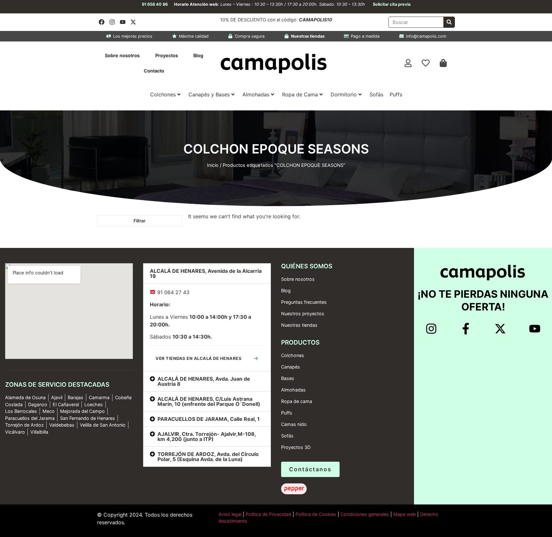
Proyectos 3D (295, 447)
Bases (287, 378)
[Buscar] (449, 22)
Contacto (154, 70)
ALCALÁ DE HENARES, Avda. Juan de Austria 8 (203, 381)
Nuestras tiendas (299, 325)
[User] (408, 63)
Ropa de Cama (300, 94)
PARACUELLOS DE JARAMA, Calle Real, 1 (208, 419)
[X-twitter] (133, 22)
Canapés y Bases (209, 94)
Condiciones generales (365, 514)
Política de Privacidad (267, 514)
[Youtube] (122, 22)
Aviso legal (229, 514)
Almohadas (255, 94)
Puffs (396, 94)
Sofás (376, 94)
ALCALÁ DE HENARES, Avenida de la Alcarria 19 (206, 273)
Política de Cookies (315, 514)
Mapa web (404, 514)
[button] (207, 273)
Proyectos (166, 55)
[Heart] (426, 63)
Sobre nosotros (122, 55)
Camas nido (294, 424)
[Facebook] (101, 22)
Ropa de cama (296, 401)
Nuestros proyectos (302, 313)
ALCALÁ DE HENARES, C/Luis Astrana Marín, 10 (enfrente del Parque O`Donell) (208, 401)
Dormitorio (344, 94)
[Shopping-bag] (443, 63)
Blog (198, 55)
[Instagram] (112, 22)
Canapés (290, 366)
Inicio (212, 165)
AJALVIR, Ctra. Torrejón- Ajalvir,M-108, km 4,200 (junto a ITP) (206, 436)
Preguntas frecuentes (304, 302)
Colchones (163, 94)
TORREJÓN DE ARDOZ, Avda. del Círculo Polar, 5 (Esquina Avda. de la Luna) (208, 456)
